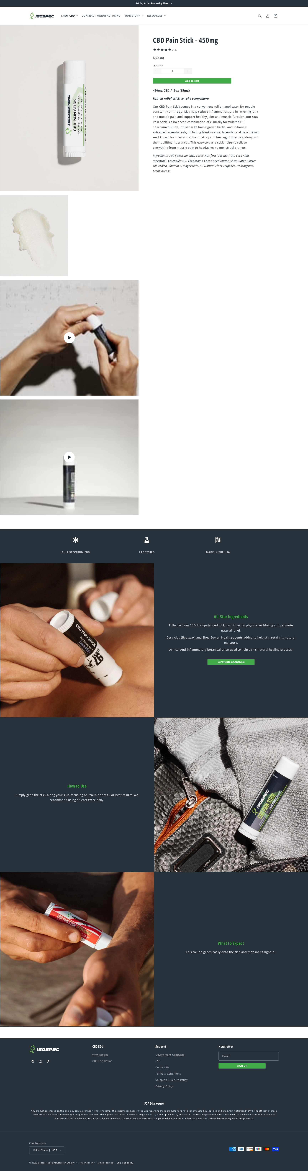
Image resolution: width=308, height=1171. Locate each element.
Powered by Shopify (64, 1162)
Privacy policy (85, 1162)
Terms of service (104, 1162)
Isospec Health (45, 1162)
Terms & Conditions (168, 1073)
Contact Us (162, 1067)
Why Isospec (100, 1054)
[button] (69, 15)
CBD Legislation (102, 1061)
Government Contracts (169, 1054)
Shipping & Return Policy (171, 1080)
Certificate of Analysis (231, 662)
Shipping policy (125, 1162)
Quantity (158, 65)
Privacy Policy (164, 1086)
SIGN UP (242, 1065)
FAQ (158, 1061)
